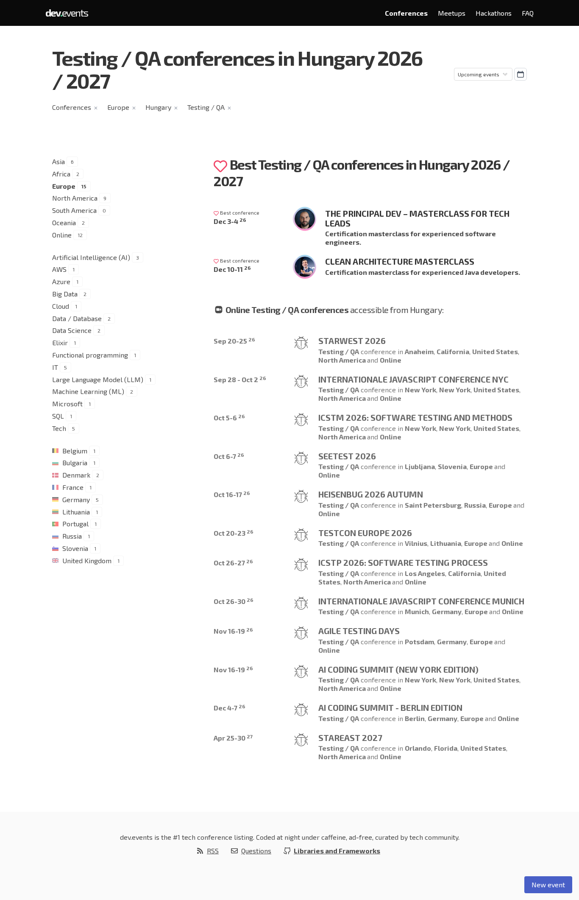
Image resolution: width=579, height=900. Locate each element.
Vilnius (416, 543)
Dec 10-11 (232, 269)
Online (62, 235)
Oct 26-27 (233, 563)
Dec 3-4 (230, 221)
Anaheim (419, 351)
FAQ (528, 13)
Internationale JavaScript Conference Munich (421, 601)
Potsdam (419, 641)
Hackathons (494, 13)
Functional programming (90, 355)
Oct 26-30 (233, 601)
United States (495, 351)
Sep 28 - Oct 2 (240, 379)
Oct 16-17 (232, 494)
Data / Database (77, 318)
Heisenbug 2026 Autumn (370, 494)
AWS (59, 269)
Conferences (406, 13)
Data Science (72, 330)
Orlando (418, 748)
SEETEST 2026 (347, 456)
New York (420, 390)
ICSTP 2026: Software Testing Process (403, 562)
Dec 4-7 (229, 708)
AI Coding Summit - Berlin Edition (390, 707)
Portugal (75, 524)
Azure (61, 281)
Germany (76, 499)
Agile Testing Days (359, 631)
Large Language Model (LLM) (97, 379)
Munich (417, 611)
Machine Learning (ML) (88, 391)
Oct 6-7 (229, 456)
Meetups (451, 13)
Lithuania (76, 512)
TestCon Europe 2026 (365, 533)
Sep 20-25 (234, 341)
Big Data (65, 294)
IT (55, 367)
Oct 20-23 (233, 533)
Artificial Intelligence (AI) (91, 257)
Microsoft (67, 404)
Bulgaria (74, 462)
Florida (445, 748)
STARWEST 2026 (352, 340)
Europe (118, 107)
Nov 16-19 (233, 631)
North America (74, 198)
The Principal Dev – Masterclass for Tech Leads (417, 218)
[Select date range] (520, 74)
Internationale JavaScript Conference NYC (413, 379)
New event (548, 884)
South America (74, 210)
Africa (61, 174)
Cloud (60, 306)
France (73, 487)
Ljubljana (420, 466)
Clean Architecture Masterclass (399, 261)
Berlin (415, 718)
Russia (72, 536)
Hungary (158, 107)
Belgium (74, 451)
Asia (58, 161)
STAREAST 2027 (350, 737)
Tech (59, 428)
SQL (58, 416)
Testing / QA (206, 107)
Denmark (76, 475)
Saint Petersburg (433, 505)
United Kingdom (86, 560)
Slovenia (75, 548)
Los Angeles (425, 573)
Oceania (64, 222)
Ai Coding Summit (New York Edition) (398, 669)
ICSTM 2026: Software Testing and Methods (415, 417)
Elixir (60, 342)
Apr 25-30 (233, 738)
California (453, 351)
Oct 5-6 (229, 418)
